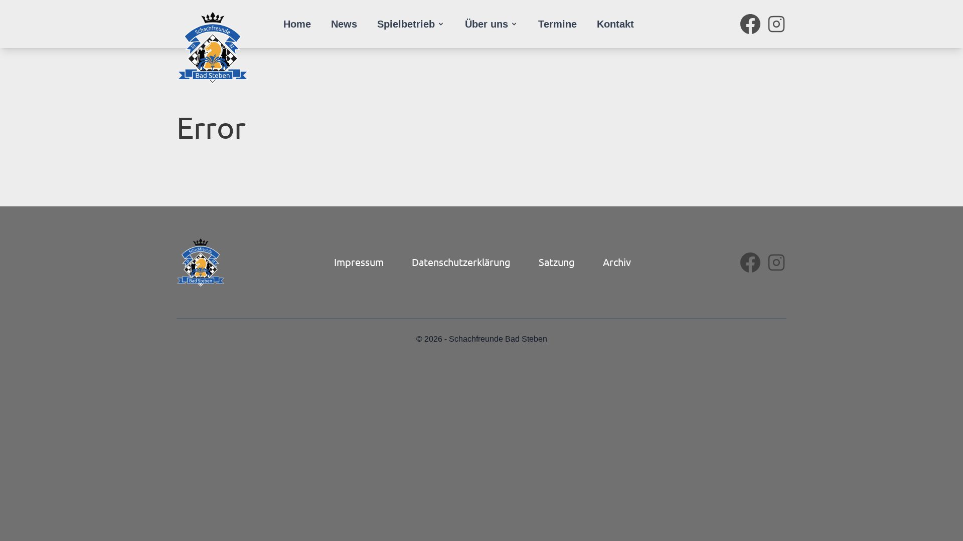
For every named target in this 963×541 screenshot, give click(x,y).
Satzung (557, 261)
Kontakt (615, 24)
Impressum (359, 261)
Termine (557, 24)
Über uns (486, 24)
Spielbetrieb (406, 24)
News (344, 24)
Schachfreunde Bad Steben (498, 339)
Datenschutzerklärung (461, 261)
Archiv (617, 261)
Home (297, 24)
